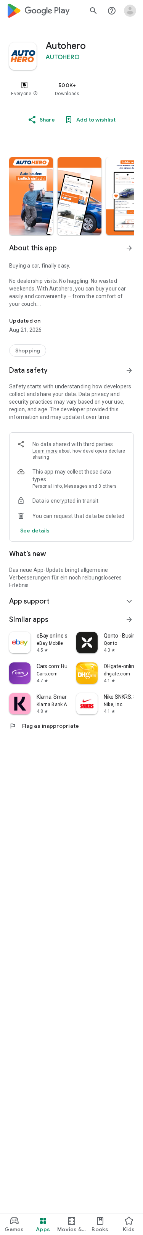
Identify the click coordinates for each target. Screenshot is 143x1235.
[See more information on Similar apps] (129, 619)
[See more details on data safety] (35, 530)
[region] (71, 89)
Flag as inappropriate (44, 725)
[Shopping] (27, 350)
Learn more (45, 451)
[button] (35, 93)
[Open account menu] (130, 11)
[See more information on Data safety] (129, 370)
